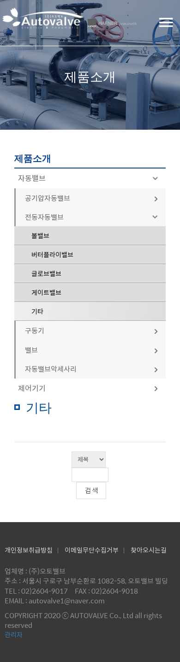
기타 (37, 311)
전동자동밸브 (44, 216)
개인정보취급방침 (29, 550)
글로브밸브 (46, 273)
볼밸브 (40, 235)
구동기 (34, 330)
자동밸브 (32, 178)
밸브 (31, 349)
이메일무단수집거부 (92, 550)
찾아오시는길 (149, 550)
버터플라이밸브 (52, 254)
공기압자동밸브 (47, 198)
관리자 (14, 634)
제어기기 (32, 388)
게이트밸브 (46, 292)
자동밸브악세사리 (51, 368)
